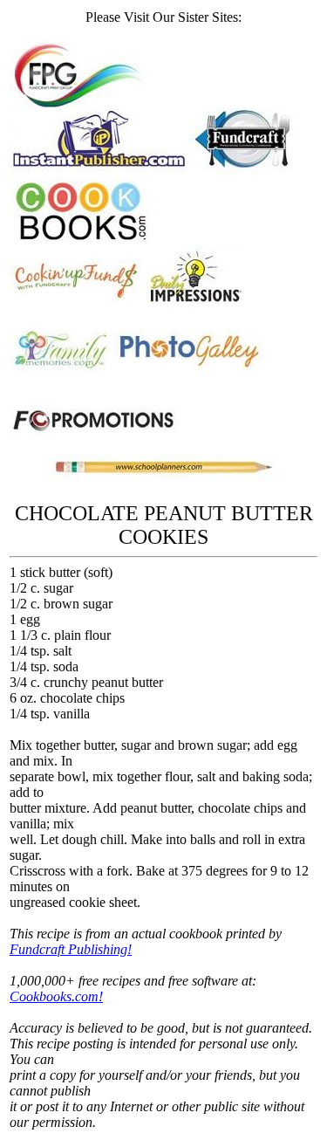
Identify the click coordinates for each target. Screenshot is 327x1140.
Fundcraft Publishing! (71, 949)
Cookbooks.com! (56, 996)
